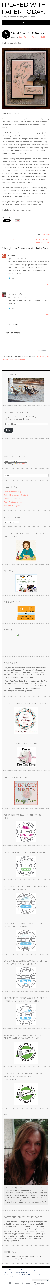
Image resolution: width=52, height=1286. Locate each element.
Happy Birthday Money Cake (14, 492)
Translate (21, 464)
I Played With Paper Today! (24, 8)
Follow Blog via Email (17, 412)
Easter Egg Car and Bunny (13, 502)
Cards (21, 37)
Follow (8, 430)
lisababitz (42, 37)
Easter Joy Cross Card (12, 499)
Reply (48, 284)
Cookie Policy (8, 1276)
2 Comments (45, 234)
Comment (42, 350)
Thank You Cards (30, 37)
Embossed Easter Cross (11, 240)
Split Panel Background (12, 506)
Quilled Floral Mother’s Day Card (16, 495)
